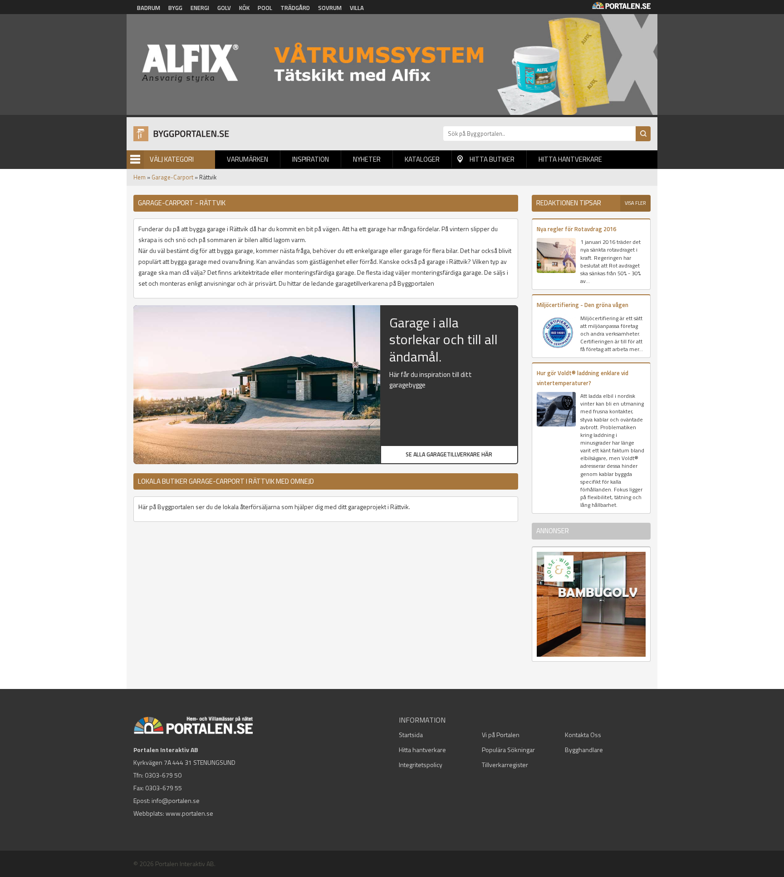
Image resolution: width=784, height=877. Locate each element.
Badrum (148, 7)
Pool (265, 7)
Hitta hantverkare (570, 159)
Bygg (175, 7)
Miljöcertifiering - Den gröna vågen (582, 304)
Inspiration (310, 159)
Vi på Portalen (500, 734)
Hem (139, 177)
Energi (200, 7)
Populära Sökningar (508, 749)
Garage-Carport (172, 177)
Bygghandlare (584, 749)
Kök (244, 7)
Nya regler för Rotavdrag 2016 (576, 228)
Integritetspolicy (420, 764)
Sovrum (330, 7)
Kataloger (422, 159)
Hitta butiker (492, 159)
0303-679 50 (163, 775)
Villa (357, 7)
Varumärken (247, 159)
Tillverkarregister (505, 764)
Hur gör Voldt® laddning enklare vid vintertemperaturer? (582, 377)
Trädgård (295, 7)
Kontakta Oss (583, 734)
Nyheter (367, 159)
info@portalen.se (176, 800)
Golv (224, 7)
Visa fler (635, 203)
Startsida (411, 734)
